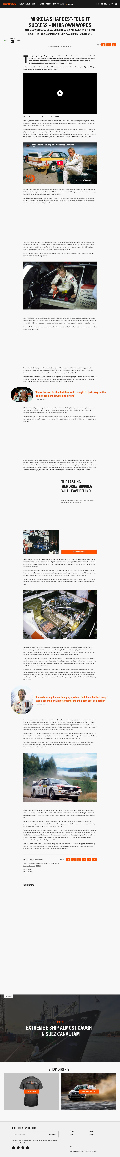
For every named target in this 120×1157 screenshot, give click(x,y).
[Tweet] (73, 859)
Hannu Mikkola (39, 863)
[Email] (94, 859)
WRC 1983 (38, 866)
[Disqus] (60, 959)
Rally (22, 4)
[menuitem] (22, 4)
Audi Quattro (32, 863)
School (104, 4)
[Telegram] (84, 859)
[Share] (68, 859)
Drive (72, 1135)
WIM (33, 4)
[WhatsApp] (79, 859)
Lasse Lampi (47, 863)
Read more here (79, 552)
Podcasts (40, 4)
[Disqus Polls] (60, 910)
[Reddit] (89, 859)
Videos (48, 4)
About (111, 4)
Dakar (28, 4)
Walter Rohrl (32, 866)
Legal (71, 1147)
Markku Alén (54, 863)
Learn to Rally (58, 4)
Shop (97, 4)
